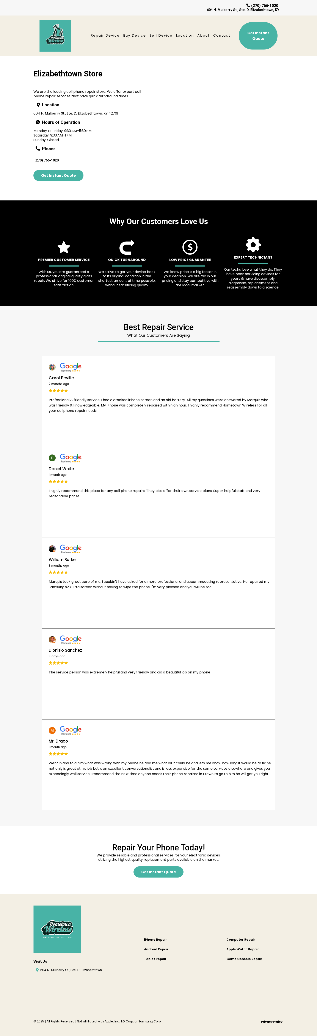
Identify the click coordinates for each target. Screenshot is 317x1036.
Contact (222, 35)
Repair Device (105, 35)
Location (185, 35)
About (203, 35)
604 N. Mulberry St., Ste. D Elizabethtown (71, 970)
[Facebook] (40, 985)
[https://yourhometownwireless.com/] (55, 36)
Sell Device (161, 35)
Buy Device (134, 35)
